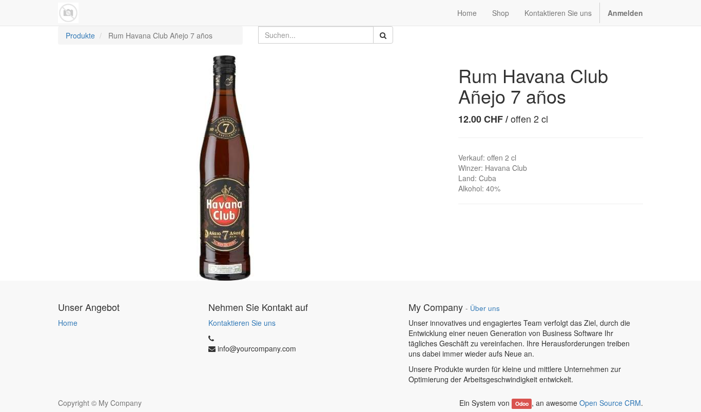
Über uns (485, 308)
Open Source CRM (610, 403)
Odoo (522, 403)
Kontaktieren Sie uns (242, 323)
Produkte (80, 35)
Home (67, 323)
